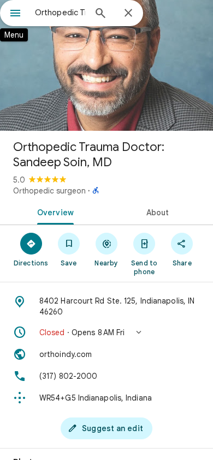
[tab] (53, 211)
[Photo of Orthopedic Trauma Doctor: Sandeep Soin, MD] (106, 65)
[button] (106, 332)
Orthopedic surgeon (49, 191)
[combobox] (60, 12)
